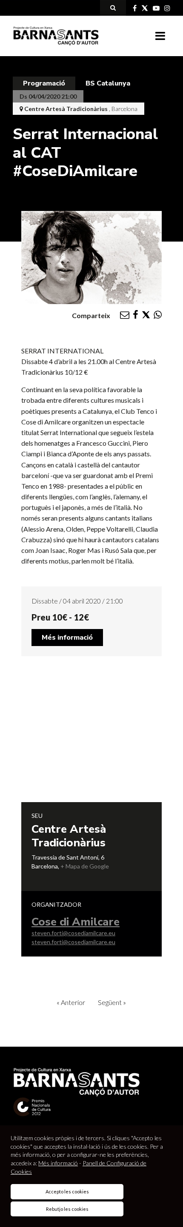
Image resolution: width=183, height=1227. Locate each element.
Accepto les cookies (67, 1191)
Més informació (67, 637)
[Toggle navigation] (160, 36)
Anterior (71, 1002)
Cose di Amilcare (75, 921)
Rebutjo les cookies (67, 1209)
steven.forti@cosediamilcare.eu (73, 933)
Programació (44, 83)
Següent (112, 1002)
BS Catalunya (108, 83)
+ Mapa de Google (84, 866)
